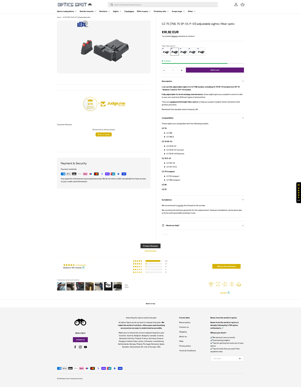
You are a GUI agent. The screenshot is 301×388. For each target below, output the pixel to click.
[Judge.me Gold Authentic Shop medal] (218, 284)
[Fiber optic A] (175, 52)
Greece (160, 338)
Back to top (150, 304)
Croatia (160, 335)
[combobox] (163, 4)
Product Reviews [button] (150, 246)
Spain (161, 344)
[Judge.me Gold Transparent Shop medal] (225, 284)
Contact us (80, 340)
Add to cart (214, 70)
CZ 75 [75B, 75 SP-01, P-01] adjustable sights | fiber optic (77, 17)
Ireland (129, 341)
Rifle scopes (142, 11)
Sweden (125, 347)
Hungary (122, 341)
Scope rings (177, 11)
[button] (298, 192)
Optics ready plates (65, 11)
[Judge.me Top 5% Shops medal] (238, 284)
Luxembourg (158, 341)
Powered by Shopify (76, 378)
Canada (153, 335)
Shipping (174, 36)
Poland (139, 344)
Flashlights (129, 11)
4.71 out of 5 (80, 265)
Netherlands (123, 344)
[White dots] (183, 52)
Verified (223, 292)
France (145, 338)
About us (183, 336)
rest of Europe (150, 347)
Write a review (104, 134)
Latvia (140, 341)
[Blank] (201, 52)
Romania (155, 344)
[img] (74, 265)
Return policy (184, 322)
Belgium (137, 335)
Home (59, 17)
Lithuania (148, 341)
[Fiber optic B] (166, 52)
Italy (135, 341)
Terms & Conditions (187, 350)
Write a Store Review (226, 266)
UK (142, 347)
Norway (132, 344)
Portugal (146, 344)
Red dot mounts (87, 11)
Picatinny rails (160, 11)
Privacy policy (185, 346)
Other (190, 11)
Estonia (131, 338)
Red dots (103, 11)
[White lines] (192, 52)
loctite (180, 205)
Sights (116, 11)
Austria (130, 335)
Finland (138, 338)
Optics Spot (65, 378)
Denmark (123, 338)
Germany (152, 338)
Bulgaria (145, 335)
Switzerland (135, 347)
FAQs (181, 341)
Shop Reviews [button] (150, 251)
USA (158, 347)
